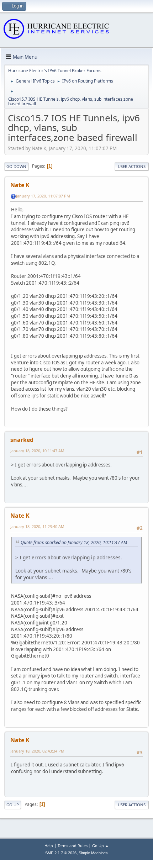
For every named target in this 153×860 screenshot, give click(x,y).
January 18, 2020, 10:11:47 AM (37, 450)
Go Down (16, 166)
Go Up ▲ (100, 845)
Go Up (12, 804)
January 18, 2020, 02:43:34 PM (37, 751)
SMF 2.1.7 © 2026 (60, 853)
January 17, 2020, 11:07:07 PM (43, 196)
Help (48, 845)
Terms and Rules (73, 845)
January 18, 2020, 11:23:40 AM (37, 526)
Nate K (20, 185)
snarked (21, 440)
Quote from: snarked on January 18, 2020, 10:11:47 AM (74, 542)
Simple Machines (93, 853)
